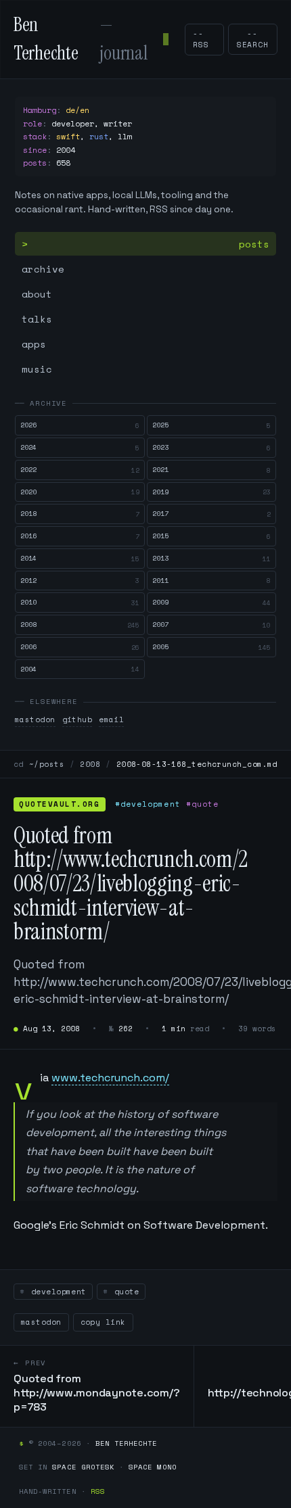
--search (253, 39)
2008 (90, 764)
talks (37, 319)
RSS (98, 1491)
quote (124, 1291)
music (37, 369)
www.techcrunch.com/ (110, 1077)
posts (254, 244)
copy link (103, 1322)
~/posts (46, 764)
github (77, 719)
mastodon (35, 719)
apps (34, 344)
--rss (201, 39)
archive (43, 269)
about (37, 294)
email (111, 719)
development (56, 1291)
